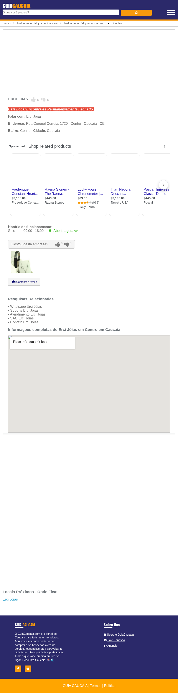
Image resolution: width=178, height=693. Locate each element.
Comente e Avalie (26, 281)
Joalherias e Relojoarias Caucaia (37, 23)
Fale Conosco (116, 640)
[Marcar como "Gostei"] (33, 99)
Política (109, 686)
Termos (95, 686)
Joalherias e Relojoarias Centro (83, 23)
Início (6, 23)
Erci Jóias (10, 599)
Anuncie (112, 645)
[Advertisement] (89, 61)
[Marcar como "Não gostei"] (43, 99)
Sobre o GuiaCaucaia (120, 634)
